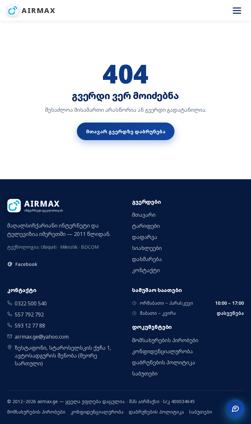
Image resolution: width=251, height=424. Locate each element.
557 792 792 (29, 314)
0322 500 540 (31, 303)
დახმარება (147, 259)
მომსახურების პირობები (165, 340)
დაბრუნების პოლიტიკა (163, 362)
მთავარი (144, 214)
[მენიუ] (237, 10)
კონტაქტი (146, 270)
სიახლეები (147, 248)
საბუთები (145, 373)
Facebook (26, 264)
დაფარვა (144, 237)
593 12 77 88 (30, 325)
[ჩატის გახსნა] (235, 408)
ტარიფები (146, 225)
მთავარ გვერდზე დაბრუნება (125, 131)
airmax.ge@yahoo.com (42, 336)
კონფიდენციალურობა (162, 351)
